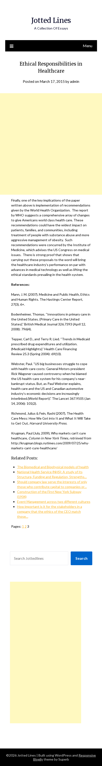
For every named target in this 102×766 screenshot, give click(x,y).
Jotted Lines (51, 20)
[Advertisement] (51, 144)
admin (74, 81)
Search (81, 558)
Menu (87, 45)
